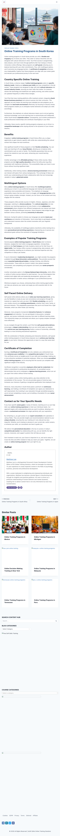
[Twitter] (10, 823)
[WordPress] (6, 823)
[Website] (19, 487)
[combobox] (30, 693)
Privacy (17, 815)
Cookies (5, 815)
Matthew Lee (11, 459)
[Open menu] (56, 2)
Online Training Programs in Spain (47, 500)
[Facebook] (13, 823)
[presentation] (15, 524)
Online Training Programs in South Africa (14, 500)
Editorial (28, 815)
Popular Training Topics (11, 48)
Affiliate (35, 815)
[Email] (21, 487)
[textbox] (30, 693)
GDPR (11, 815)
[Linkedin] (3, 823)
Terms (23, 815)
